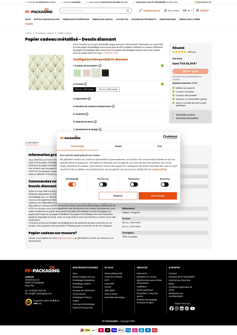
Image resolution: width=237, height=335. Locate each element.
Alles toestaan (158, 196)
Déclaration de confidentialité (176, 295)
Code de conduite (113, 276)
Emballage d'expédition (84, 280)
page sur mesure (66, 238)
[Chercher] (127, 10)
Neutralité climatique (115, 297)
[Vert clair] (77, 73)
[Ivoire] (96, 73)
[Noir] (105, 73)
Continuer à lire (110, 53)
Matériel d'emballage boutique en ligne (147, 301)
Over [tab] (159, 146)
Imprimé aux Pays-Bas (179, 280)
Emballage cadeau (82, 283)
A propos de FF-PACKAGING (181, 276)
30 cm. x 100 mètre (84, 89)
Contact (173, 273)
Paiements (142, 273)
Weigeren (118, 196)
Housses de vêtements (84, 290)
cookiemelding (158, 169)
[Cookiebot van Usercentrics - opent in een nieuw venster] (165, 137)
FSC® (107, 280)
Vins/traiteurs (79, 294)
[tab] (32, 143)
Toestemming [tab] (77, 146)
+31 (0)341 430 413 (37, 290)
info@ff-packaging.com (40, 293)
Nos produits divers (85, 267)
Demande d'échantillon (187, 118)
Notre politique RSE (113, 273)
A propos (174, 267)
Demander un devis (185, 114)
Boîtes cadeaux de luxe (84, 276)
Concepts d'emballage (84, 304)
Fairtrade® (109, 283)
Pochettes (78, 287)
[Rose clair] (87, 73)
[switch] (103, 184)
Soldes (76, 300)
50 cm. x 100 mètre (108, 89)
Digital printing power (83, 307)
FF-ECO (109, 267)
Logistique (141, 286)
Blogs (171, 283)
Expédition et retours (146, 276)
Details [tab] (118, 146)
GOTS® (108, 287)
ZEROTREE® (110, 290)
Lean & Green (111, 294)
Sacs (75, 273)
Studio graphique (145, 290)
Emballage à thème (82, 297)
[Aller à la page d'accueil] (38, 10)
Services (142, 267)
